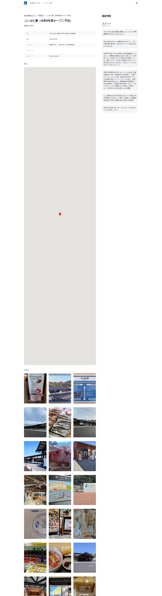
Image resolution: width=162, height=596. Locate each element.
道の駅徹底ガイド (30, 15)
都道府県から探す (35, 3)
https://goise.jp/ (54, 56)
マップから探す (48, 3)
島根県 (41, 15)
